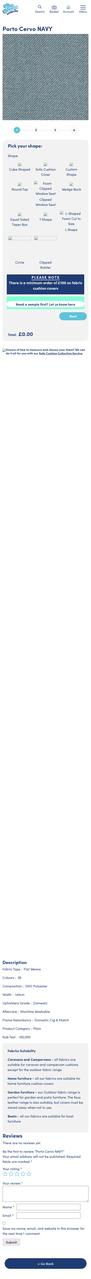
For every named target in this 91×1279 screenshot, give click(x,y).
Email (8, 1215)
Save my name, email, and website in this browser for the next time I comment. (43, 1231)
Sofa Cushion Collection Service (61, 353)
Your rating (12, 1169)
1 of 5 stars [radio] (5, 1173)
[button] (40, 7)
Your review (13, 1183)
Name (8, 1207)
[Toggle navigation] (83, 7)
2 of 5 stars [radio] (11, 1173)
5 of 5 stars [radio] (28, 1173)
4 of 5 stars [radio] (22, 1173)
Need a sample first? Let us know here (45, 304)
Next (73, 316)
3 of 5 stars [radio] (16, 1173)
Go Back (47, 1263)
